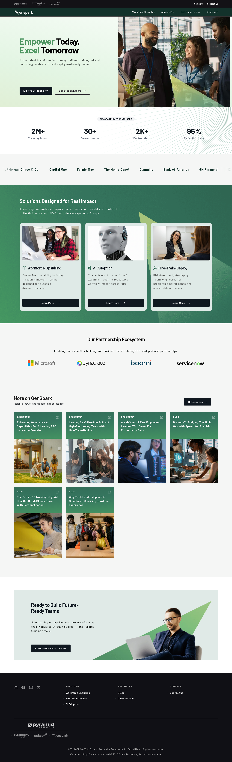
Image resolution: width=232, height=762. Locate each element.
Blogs (121, 692)
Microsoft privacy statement (149, 749)
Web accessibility (78, 754)
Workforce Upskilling (143, 11)
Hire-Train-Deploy (190, 11)
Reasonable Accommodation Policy (116, 749)
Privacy (93, 749)
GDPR (71, 749)
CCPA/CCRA (81, 749)
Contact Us (212, 3)
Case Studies (126, 698)
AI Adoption (168, 11)
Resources (212, 11)
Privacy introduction (99, 754)
